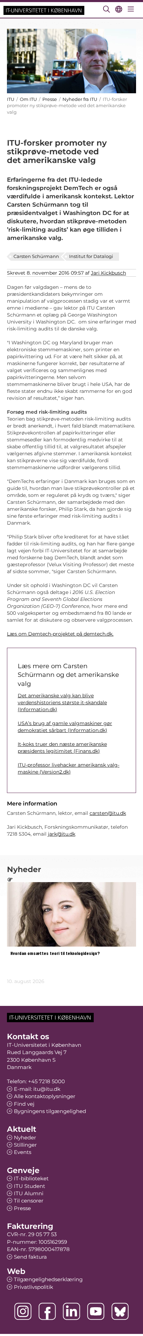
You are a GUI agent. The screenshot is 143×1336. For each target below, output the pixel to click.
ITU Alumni (28, 1193)
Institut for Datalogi (91, 256)
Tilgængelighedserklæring (48, 1279)
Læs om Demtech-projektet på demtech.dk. (60, 634)
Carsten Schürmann (36, 256)
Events (22, 1152)
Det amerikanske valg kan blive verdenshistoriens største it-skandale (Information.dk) (62, 702)
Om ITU (28, 99)
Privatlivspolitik (33, 1287)
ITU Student (29, 1186)
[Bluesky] (120, 1311)
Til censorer (28, 1200)
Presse (49, 99)
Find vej (24, 1104)
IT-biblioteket (31, 1178)
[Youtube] (95, 1311)
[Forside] (43, 10)
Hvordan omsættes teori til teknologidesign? (55, 953)
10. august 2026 (25, 981)
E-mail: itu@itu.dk (37, 1089)
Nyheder (25, 1137)
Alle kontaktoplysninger (44, 1096)
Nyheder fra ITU (79, 99)
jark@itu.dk (61, 834)
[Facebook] (47, 1311)
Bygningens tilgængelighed (50, 1111)
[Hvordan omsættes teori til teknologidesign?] (71, 914)
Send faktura (30, 1256)
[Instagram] (22, 1311)
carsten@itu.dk (108, 813)
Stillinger (25, 1144)
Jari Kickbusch (108, 273)
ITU (10, 99)
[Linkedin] (71, 1311)
